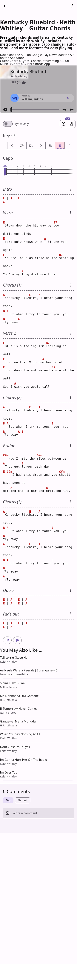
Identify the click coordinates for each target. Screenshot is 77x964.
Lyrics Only (22, 124)
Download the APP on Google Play (24, 55)
